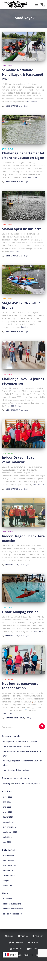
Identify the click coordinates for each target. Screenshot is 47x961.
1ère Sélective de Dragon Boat (16, 770)
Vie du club (7, 885)
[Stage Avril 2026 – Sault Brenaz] (23, 279)
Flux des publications (12, 904)
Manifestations (9, 865)
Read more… (32, 101)
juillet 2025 (8, 837)
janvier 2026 (8, 822)
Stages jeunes (18, 942)
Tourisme (39, 936)
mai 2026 (7, 807)
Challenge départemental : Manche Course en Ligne (23, 155)
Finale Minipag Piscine (20, 612)
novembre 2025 (10, 827)
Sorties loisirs (9, 875)
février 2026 (8, 817)
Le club (10, 936)
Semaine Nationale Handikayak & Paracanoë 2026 (22, 74)
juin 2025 (7, 842)
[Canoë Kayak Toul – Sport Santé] (15, 4)
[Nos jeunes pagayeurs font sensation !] (23, 659)
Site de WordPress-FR (12, 914)
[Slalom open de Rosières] (23, 205)
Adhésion (24, 936)
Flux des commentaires (13, 908)
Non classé (8, 870)
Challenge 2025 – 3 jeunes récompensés (23, 381)
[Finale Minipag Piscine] (23, 588)
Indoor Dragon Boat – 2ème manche (19, 459)
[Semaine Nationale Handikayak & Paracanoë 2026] (23, 46)
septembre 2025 (10, 832)
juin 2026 (7, 802)
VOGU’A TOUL (17, 949)
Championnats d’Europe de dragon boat (20, 741)
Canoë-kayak (7, 66)
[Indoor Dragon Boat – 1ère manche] (23, 512)
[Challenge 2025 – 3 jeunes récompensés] (23, 355)
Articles (33, 949)
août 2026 (7, 797)
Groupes (34, 942)
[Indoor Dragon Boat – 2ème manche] (23, 434)
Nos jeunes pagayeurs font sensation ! (20, 685)
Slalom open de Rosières (22, 229)
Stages (6, 880)
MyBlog (6, 783)
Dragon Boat (9, 860)
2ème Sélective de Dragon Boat (17, 746)
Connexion (7, 898)
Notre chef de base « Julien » (27, 783)
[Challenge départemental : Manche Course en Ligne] (23, 129)
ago (23, 106)
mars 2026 (7, 812)
